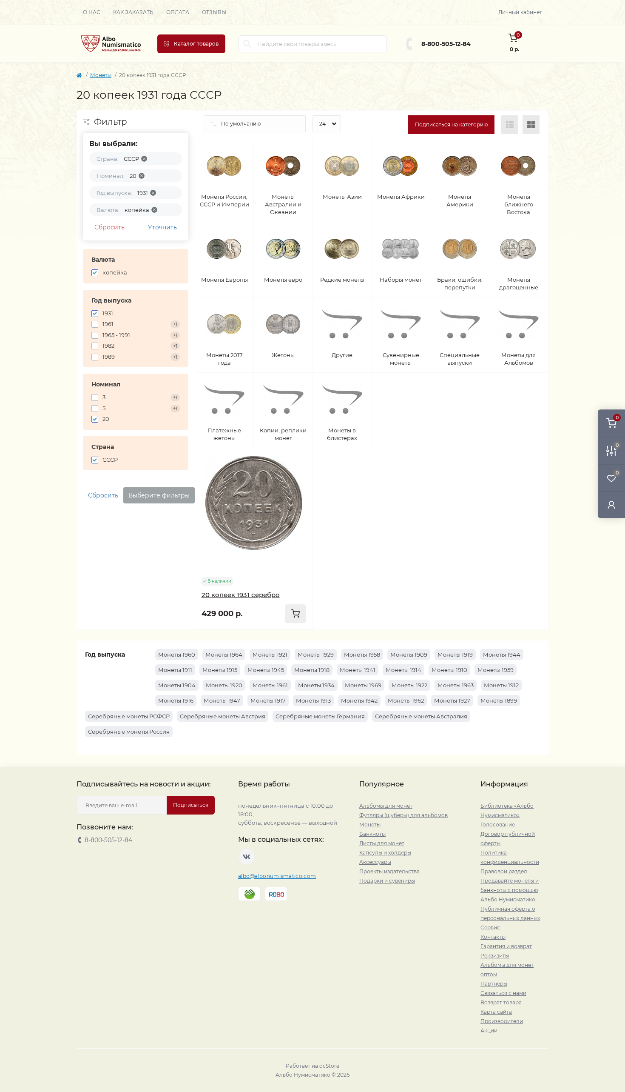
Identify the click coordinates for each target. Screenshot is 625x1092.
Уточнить (162, 227)
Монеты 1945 (265, 669)
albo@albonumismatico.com (277, 876)
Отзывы (214, 12)
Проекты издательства (389, 871)
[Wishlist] (299, 477)
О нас (91, 12)
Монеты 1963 (456, 685)
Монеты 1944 (501, 654)
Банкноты (372, 834)
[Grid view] (531, 124)
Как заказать (133, 12)
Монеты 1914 (403, 669)
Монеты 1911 (175, 669)
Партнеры (493, 984)
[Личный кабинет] (611, 504)
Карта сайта (496, 1012)
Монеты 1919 (455, 654)
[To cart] (295, 613)
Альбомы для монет (385, 806)
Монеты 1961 (270, 685)
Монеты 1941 (357, 669)
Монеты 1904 (177, 685)
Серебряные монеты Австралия (421, 716)
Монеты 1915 (219, 669)
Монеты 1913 (313, 700)
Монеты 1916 (175, 700)
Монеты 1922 (409, 685)
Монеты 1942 (359, 700)
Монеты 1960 (176, 654)
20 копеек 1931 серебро (241, 595)
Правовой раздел (503, 871)
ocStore (329, 1066)
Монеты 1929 (316, 654)
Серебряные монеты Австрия (222, 716)
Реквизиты (494, 955)
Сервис (490, 927)
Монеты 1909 (408, 654)
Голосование (497, 824)
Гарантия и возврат (506, 946)
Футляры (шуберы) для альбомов (403, 815)
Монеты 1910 (449, 669)
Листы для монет (381, 843)
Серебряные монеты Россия (129, 731)
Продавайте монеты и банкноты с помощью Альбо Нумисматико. (509, 890)
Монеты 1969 (363, 685)
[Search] (247, 43)
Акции (488, 1030)
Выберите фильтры (159, 495)
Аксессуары (375, 862)
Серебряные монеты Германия (320, 716)
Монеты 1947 (222, 700)
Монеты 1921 (270, 654)
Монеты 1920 (224, 685)
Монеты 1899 (498, 700)
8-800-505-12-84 (446, 44)
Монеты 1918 (312, 669)
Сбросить (109, 227)
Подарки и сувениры (387, 881)
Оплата (177, 12)
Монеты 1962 (406, 700)
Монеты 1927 (452, 700)
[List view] (509, 124)
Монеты (100, 75)
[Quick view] (299, 461)
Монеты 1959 (495, 669)
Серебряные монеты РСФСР (129, 716)
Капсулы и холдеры (385, 852)
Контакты (493, 937)
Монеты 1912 (501, 685)
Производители (501, 1021)
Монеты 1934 (316, 685)
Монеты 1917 (268, 700)
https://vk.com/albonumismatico (246, 856)
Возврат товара (501, 1002)
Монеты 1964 (223, 654)
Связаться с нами (503, 993)
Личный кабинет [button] (520, 12)
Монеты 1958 (362, 654)
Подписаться (190, 805)
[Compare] (299, 493)
